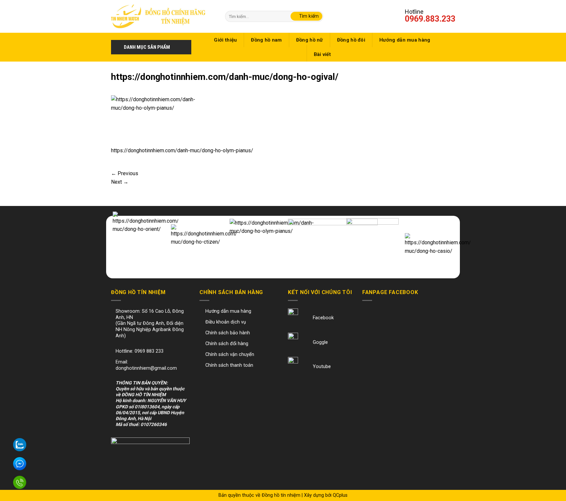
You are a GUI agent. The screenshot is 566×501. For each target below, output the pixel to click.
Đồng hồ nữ (309, 40)
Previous (124, 173)
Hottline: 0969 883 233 (139, 351)
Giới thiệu (225, 40)
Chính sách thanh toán (229, 365)
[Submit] (306, 16)
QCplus (340, 495)
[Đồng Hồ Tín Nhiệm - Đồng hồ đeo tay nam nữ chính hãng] (158, 16)
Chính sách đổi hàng (226, 343)
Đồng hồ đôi (351, 40)
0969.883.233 (430, 19)
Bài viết (322, 54)
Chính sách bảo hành (227, 333)
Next (119, 182)
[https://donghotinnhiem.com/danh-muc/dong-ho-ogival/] (156, 120)
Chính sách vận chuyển (229, 354)
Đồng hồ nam (266, 40)
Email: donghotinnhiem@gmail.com (146, 365)
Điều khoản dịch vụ (225, 322)
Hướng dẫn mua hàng (404, 40)
